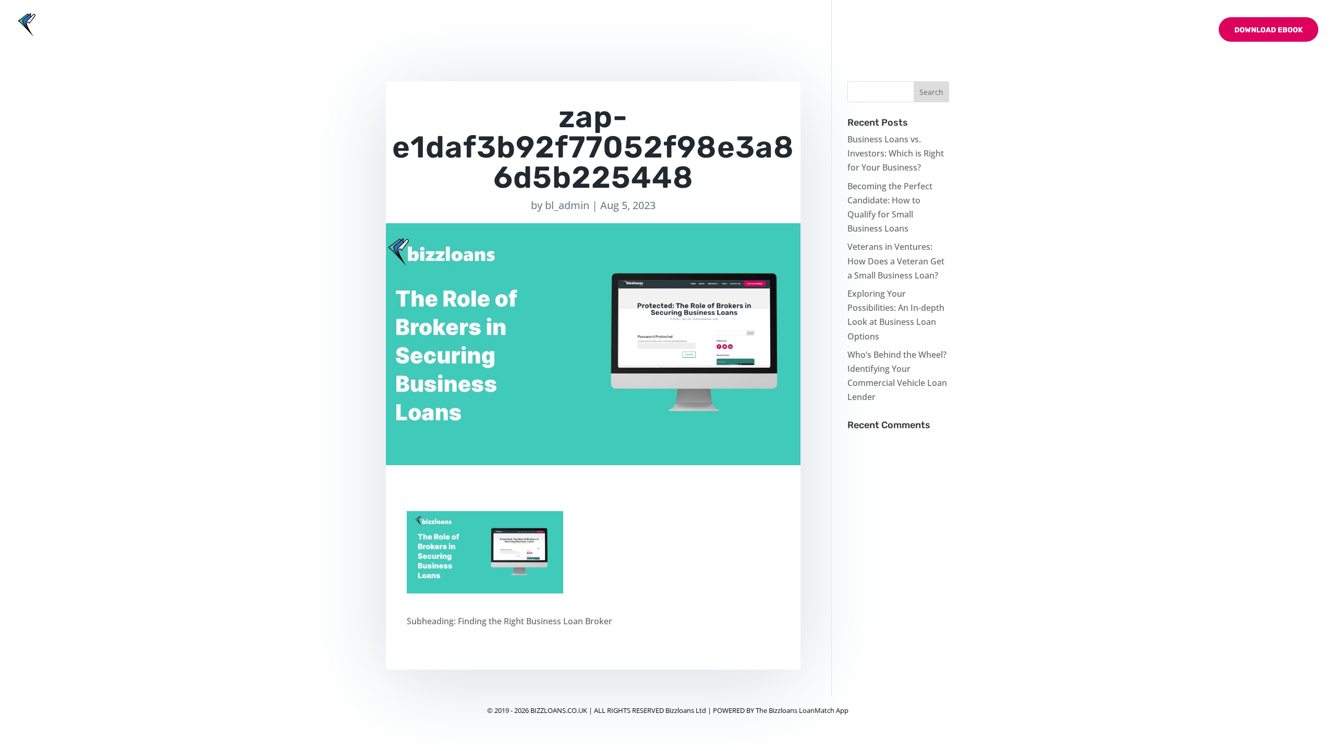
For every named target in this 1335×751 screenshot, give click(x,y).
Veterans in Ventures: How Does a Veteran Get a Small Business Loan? (895, 261)
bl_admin (567, 205)
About (1034, 30)
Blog (1135, 30)
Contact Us (1182, 30)
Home (997, 30)
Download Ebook (1268, 30)
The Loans (1081, 30)
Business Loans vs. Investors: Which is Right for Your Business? (895, 153)
